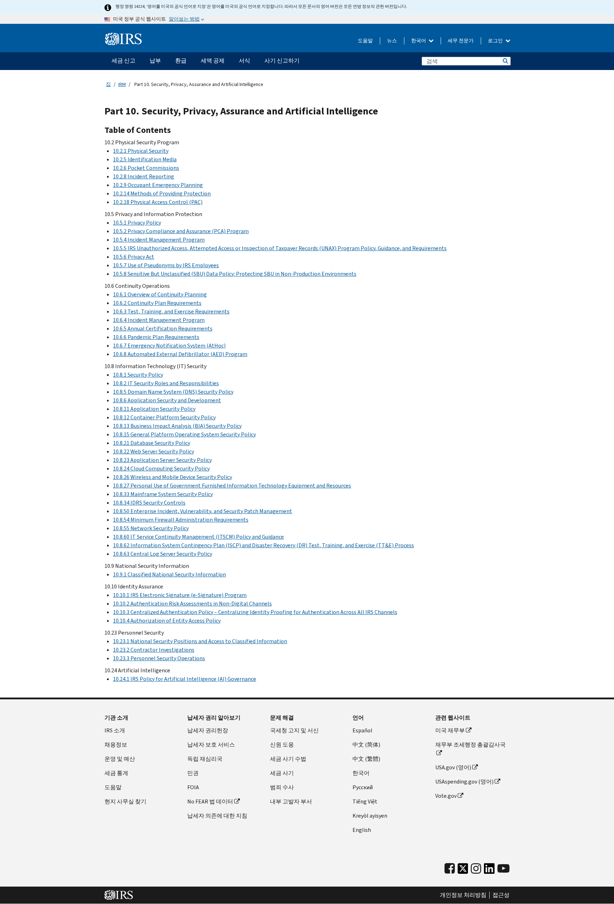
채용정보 (115, 744)
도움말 (365, 40)
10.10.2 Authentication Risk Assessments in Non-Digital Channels (192, 603)
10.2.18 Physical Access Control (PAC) (158, 202)
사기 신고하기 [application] (282, 60)
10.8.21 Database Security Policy (151, 443)
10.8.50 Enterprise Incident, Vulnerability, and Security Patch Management (202, 511)
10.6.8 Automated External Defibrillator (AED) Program (180, 354)
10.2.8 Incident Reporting (143, 176)
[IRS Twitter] (463, 870)
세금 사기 (282, 773)
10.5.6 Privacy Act (133, 256)
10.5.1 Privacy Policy (137, 222)
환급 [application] (181, 60)
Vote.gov (446, 796)
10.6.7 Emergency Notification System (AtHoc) (169, 345)
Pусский (362, 787)
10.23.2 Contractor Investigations (153, 649)
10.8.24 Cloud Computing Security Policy (161, 468)
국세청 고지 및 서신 (294, 730)
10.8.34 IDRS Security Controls (149, 502)
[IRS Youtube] (503, 869)
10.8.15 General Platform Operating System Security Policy (184, 434)
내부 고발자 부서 (291, 801)
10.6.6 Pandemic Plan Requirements (156, 337)
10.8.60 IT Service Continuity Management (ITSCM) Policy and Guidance (198, 536)
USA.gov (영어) (453, 767)
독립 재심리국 (204, 759)
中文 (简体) (366, 744)
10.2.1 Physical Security (140, 151)
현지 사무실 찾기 (125, 801)
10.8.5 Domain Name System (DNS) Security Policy (173, 392)
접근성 (501, 895)
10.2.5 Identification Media (145, 159)
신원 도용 (282, 744)
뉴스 (392, 40)
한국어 (419, 40)
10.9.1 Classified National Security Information (169, 574)
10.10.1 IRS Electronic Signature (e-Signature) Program (180, 595)
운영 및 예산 (119, 759)
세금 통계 (116, 773)
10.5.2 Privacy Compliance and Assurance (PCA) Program (181, 231)
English (361, 830)
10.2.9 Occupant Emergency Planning (158, 185)
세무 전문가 (461, 40)
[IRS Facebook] (450, 869)
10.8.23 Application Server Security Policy (162, 460)
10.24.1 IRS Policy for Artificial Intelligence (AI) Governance (184, 679)
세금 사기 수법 (288, 759)
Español (362, 730)
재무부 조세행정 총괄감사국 (470, 744)
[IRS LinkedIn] (489, 870)
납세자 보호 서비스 (211, 744)
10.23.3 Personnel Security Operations (159, 658)
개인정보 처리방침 (463, 895)
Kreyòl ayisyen (369, 815)
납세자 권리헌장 (207, 730)
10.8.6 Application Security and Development (167, 400)
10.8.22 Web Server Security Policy (153, 451)
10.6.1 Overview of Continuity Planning (160, 294)
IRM (122, 84)
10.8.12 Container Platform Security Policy (164, 417)
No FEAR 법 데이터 (210, 801)
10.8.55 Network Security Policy (151, 528)
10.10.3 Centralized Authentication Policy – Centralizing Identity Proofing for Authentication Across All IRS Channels (255, 612)
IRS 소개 (114, 730)
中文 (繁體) (366, 759)
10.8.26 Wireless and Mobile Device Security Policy (172, 477)
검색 (505, 61)
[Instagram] (476, 869)
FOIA (193, 787)
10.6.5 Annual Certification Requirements (162, 328)
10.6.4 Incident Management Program (159, 320)
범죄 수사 (282, 787)
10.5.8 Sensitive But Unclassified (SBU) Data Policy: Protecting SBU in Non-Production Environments (234, 274)
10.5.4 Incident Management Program (159, 239)
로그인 (496, 40)
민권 (193, 773)
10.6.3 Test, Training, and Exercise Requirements (171, 311)
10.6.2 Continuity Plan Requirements (157, 303)
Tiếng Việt (364, 801)
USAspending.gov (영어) (464, 781)
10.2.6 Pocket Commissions (146, 168)
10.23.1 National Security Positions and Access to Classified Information (200, 641)
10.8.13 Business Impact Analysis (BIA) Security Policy (177, 426)
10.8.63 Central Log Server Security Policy (162, 554)
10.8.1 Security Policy (138, 374)
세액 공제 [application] (213, 60)
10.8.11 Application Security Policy (154, 409)
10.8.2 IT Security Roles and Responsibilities (166, 383)
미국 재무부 (450, 730)
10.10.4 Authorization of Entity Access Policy (167, 620)
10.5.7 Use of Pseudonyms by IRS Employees (166, 265)
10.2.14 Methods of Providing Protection (162, 193)
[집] (123, 39)
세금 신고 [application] (123, 60)
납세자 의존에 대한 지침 (217, 815)
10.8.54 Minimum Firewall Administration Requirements (180, 519)
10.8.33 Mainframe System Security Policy (163, 494)
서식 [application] (244, 60)
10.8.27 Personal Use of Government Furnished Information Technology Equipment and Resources (232, 485)
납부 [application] (155, 60)
